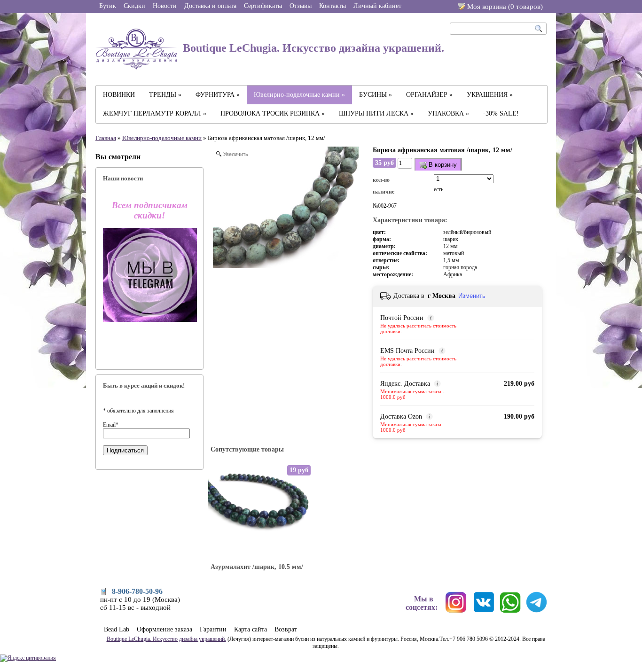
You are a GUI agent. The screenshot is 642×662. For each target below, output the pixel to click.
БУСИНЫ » (375, 94)
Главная (105, 137)
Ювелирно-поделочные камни (162, 137)
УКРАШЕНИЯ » (490, 94)
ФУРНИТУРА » (218, 94)
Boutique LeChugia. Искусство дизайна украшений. (312, 48)
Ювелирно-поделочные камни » (299, 94)
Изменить (471, 295)
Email (110, 424)
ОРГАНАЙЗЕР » (429, 94)
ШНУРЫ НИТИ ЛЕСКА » (376, 113)
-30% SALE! (501, 113)
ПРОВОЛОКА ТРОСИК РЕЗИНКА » (272, 113)
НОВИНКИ (119, 94)
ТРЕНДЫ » (165, 94)
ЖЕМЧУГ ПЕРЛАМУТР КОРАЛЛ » (154, 113)
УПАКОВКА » (448, 113)
